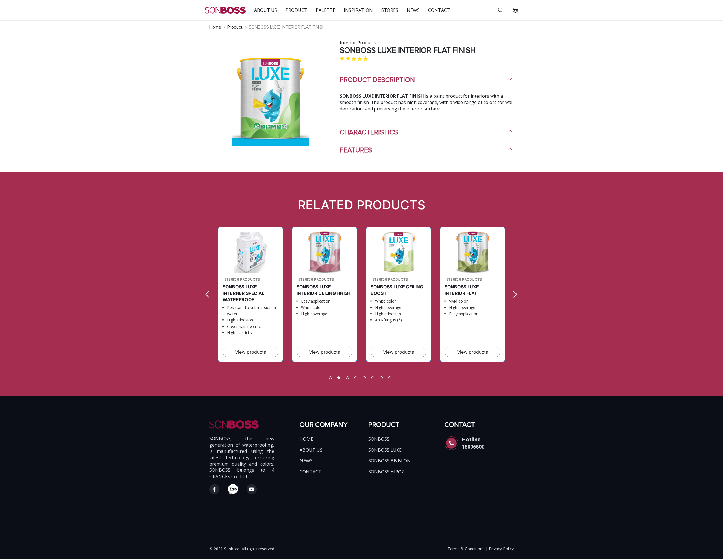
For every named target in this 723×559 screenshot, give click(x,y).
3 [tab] (349, 379)
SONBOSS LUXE (385, 450)
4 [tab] (357, 379)
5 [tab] (366, 379)
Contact (439, 10)
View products (250, 352)
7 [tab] (383, 379)
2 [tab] (340, 379)
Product (296, 10)
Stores (389, 10)
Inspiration (358, 10)
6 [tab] (374, 379)
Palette (325, 10)
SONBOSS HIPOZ (386, 472)
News (413, 10)
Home (215, 27)
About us (265, 10)
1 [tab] (332, 379)
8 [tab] (391, 379)
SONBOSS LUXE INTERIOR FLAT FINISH (287, 27)
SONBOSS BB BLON (389, 461)
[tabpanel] (251, 294)
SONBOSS (378, 439)
